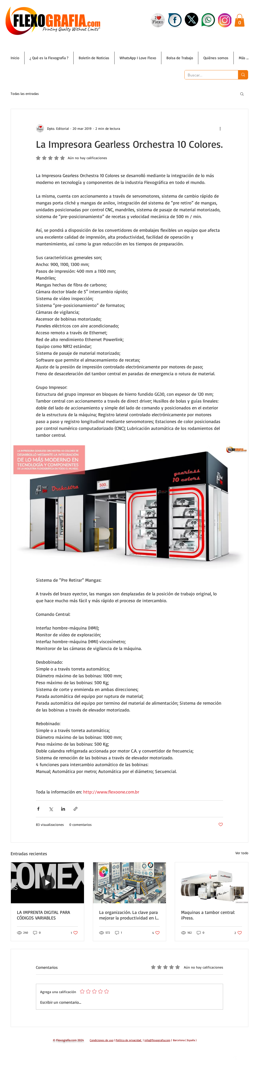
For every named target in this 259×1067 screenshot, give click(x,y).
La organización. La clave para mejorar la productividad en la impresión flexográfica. (128, 914)
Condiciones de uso (101, 1040)
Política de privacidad (128, 1040)
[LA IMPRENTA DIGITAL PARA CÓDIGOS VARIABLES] (47, 882)
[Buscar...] (243, 74)
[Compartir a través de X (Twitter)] (50, 808)
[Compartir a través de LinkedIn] (63, 808)
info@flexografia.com (157, 1040)
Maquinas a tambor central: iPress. (208, 914)
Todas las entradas (25, 93)
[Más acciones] (220, 128)
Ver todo (241, 853)
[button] (239, 20)
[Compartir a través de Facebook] (38, 808)
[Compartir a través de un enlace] (75, 808)
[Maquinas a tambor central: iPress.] (211, 882)
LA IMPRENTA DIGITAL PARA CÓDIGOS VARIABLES (43, 914)
